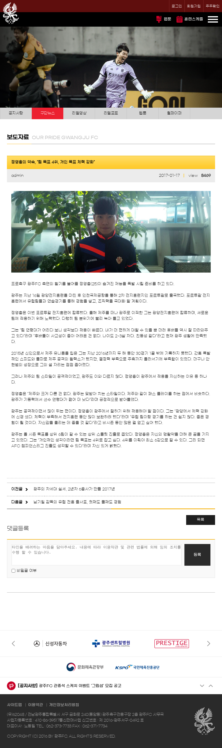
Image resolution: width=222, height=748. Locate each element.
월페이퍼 (174, 113)
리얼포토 (111, 113)
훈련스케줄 (193, 19)
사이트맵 (14, 705)
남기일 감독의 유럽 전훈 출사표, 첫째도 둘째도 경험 (77, 502)
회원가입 (194, 6)
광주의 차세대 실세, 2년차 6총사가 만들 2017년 (74, 489)
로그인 (177, 6)
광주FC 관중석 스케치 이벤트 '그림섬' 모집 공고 (80, 686)
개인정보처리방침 (64, 705)
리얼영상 (79, 113)
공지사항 (16, 113)
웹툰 (167, 19)
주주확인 (213, 6)
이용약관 (35, 705)
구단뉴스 (47, 113)
